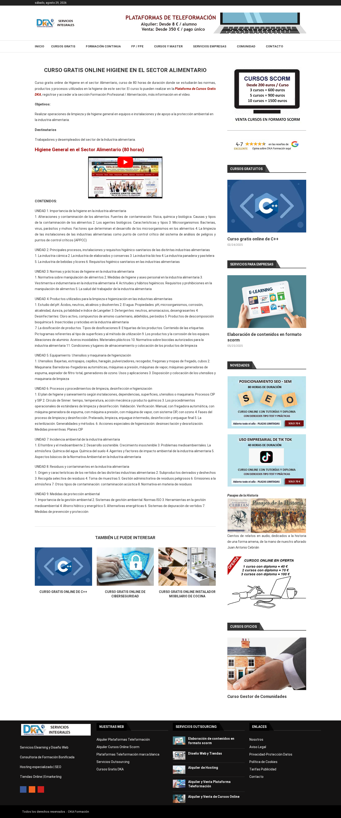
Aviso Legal (257, 747)
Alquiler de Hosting (203, 767)
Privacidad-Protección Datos (270, 754)
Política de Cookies (263, 762)
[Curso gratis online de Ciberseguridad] (125, 566)
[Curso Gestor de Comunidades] (266, 664)
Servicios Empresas (209, 46)
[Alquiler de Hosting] (179, 770)
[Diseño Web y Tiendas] (179, 755)
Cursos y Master (168, 46)
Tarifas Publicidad (262, 769)
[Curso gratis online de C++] (63, 566)
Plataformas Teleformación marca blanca (128, 754)
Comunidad (246, 46)
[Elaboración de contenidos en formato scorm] (266, 301)
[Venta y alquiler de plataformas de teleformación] (214, 14)
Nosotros (256, 739)
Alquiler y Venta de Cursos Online (213, 796)
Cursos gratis (63, 46)
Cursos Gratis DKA (110, 769)
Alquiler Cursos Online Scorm (118, 747)
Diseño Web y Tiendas (205, 753)
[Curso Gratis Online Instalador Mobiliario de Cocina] (187, 566)
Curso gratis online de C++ (63, 592)
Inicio (39, 46)
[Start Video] (125, 177)
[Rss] (32, 789)
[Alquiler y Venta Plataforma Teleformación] (179, 784)
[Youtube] (41, 789)
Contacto (274, 46)
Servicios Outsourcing (113, 762)
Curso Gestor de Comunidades (257, 696)
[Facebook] (23, 789)
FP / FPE (137, 46)
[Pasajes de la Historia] (266, 515)
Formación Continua (103, 46)
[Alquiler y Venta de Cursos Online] (179, 799)
